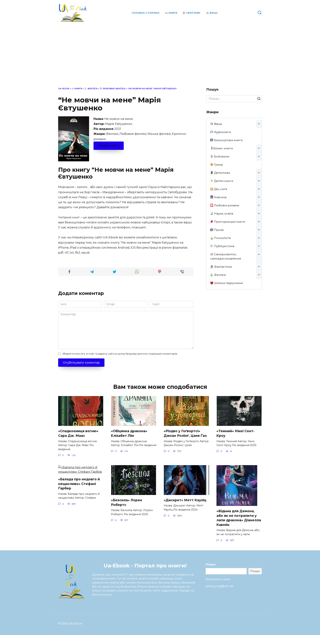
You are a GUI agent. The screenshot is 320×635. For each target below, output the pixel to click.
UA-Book (63, 88)
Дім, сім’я (220, 189)
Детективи (221, 172)
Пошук (211, 564)
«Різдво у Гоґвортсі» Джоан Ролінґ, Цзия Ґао (185, 433)
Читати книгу (108, 145)
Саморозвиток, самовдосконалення (225, 256)
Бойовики (221, 156)
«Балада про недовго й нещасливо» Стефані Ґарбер (79, 483)
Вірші (213, 12)
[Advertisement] (160, 59)
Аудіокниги (222, 132)
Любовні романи (226, 205)
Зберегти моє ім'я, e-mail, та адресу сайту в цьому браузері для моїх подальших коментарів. (120, 353)
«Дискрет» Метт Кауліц (185, 500)
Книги (172, 12)
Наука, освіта (223, 213)
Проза (218, 230)
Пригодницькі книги (229, 221)
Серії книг (193, 12)
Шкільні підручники (228, 283)
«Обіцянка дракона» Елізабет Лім (129, 433)
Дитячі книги (223, 181)
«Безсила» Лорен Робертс (126, 502)
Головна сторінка (145, 12)
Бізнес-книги (223, 148)
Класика (219, 197)
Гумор (218, 164)
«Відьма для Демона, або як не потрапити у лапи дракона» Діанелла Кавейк (238, 518)
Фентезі (92, 88)
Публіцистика (223, 246)
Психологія (222, 238)
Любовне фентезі (113, 88)
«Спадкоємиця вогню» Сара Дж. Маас (78, 433)
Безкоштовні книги (228, 140)
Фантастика (222, 266)
